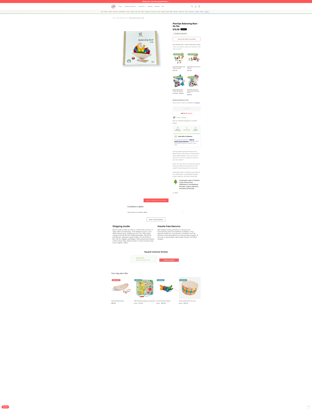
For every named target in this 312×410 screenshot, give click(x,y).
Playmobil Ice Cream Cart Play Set (193, 67)
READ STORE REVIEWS (156, 219)
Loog (102, 11)
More (206, 11)
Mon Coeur (137, 11)
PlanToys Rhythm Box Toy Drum (187, 301)
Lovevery (132, 11)
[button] (121, 6)
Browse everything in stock (181, 100)
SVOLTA (110, 11)
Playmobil (176, 11)
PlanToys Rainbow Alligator (163, 301)
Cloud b (128, 11)
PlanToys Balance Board (117, 301)
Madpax (197, 11)
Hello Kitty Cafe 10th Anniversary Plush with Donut (193, 91)
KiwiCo (142, 11)
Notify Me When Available (187, 39)
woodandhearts (121, 11)
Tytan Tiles (115, 11)
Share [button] (176, 193)
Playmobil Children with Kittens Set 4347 (179, 67)
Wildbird (202, 11)
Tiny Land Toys (191, 11)
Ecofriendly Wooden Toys (122, 18)
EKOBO (171, 11)
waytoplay (163, 11)
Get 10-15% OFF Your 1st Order (156, 200)
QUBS (167, 11)
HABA (186, 11)
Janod (159, 11)
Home (114, 18)
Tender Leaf (181, 11)
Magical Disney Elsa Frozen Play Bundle (178, 90)
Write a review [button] (169, 260)
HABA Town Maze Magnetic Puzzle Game (144, 301)
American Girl (154, 11)
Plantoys (106, 11)
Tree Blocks (147, 11)
